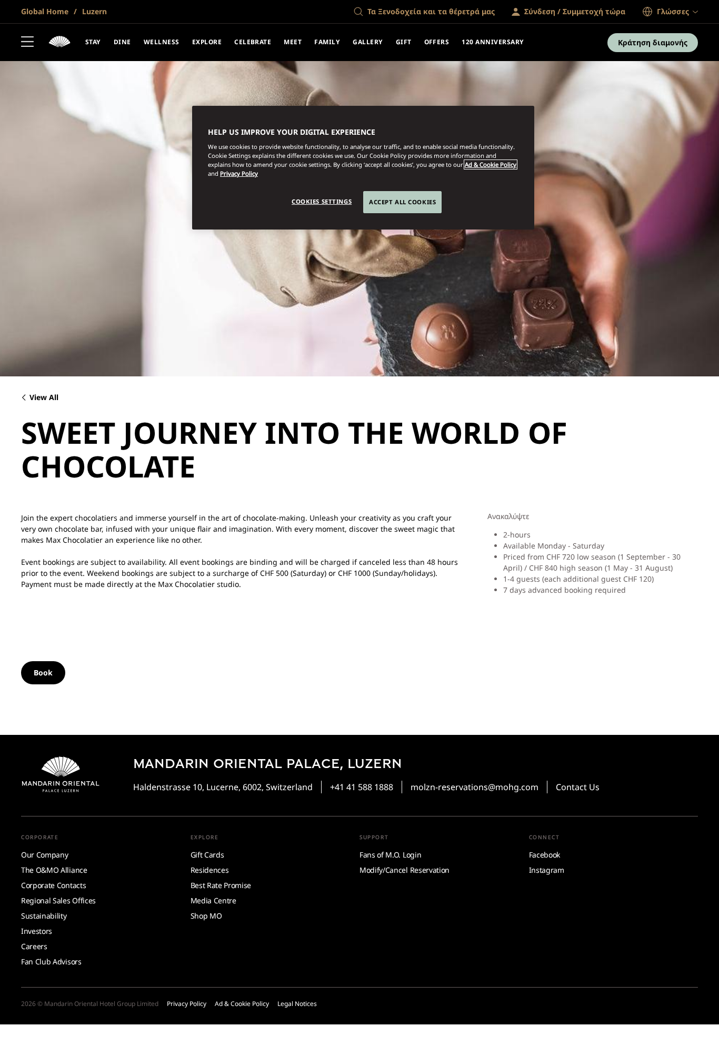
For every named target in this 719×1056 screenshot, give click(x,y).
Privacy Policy (239, 173)
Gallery (368, 41)
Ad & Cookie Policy (490, 164)
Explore (207, 41)
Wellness (161, 41)
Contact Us (578, 787)
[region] (363, 168)
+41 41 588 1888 (361, 787)
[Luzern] (59, 42)
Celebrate (252, 41)
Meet (293, 41)
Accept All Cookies (402, 202)
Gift (404, 41)
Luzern (93, 11)
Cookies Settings (322, 201)
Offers (437, 41)
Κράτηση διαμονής (652, 42)
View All (43, 397)
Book (43, 673)
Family (327, 41)
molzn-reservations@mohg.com (474, 787)
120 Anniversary (493, 41)
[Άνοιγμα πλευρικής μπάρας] (27, 42)
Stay (93, 41)
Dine (122, 41)
